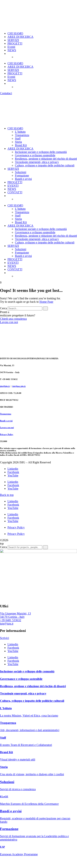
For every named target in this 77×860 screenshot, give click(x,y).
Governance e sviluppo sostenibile (35, 155)
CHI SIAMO (15, 33)
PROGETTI (14, 43)
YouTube (12, 475)
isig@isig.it (5, 386)
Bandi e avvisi (23, 178)
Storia (18, 141)
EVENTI (13, 185)
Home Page (46, 301)
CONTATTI (14, 192)
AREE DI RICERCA (20, 36)
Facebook (13, 472)
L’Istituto (20, 131)
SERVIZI (13, 40)
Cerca (3, 308)
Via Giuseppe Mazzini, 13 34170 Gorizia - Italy (15, 615)
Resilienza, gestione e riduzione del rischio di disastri (46, 158)
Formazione (22, 175)
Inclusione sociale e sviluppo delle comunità (41, 152)
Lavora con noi (7, 427)
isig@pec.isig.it (19, 386)
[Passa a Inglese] (24, 57)
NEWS (11, 50)
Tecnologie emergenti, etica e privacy (37, 162)
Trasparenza (22, 135)
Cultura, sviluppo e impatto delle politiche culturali (44, 165)
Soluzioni (20, 172)
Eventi (11, 46)
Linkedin (12, 468)
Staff (18, 138)
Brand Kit (21, 145)
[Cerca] (45, 308)
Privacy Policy (6, 434)
